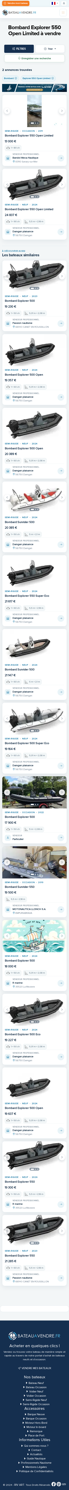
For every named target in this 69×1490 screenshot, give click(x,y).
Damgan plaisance (23, 231)
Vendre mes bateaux (36, 1368)
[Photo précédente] (7, 111)
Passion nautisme (22, 323)
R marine (18, 982)
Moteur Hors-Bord (36, 1423)
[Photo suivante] (62, 111)
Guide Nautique (36, 1458)
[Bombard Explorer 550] (34, 1157)
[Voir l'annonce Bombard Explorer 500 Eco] (61, 1057)
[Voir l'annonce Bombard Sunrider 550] (61, 909)
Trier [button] (50, 48)
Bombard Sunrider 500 (19, 522)
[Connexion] (64, 3)
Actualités (36, 1454)
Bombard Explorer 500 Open (24, 374)
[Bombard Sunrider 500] (34, 497)
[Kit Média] (64, 1485)
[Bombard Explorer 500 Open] (34, 350)
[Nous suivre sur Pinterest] (59, 1485)
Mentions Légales (36, 1467)
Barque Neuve (36, 1414)
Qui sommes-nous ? (36, 1446)
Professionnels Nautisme (36, 1463)
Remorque (36, 1431)
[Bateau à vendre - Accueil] (19, 12)
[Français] (55, 3)
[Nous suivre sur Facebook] (53, 1485)
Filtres (21, 49)
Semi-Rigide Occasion (36, 1404)
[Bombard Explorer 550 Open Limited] (34, 111)
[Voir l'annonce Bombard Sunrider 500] (61, 544)
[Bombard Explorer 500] (34, 276)
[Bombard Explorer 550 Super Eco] (34, 571)
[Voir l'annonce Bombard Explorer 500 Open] (61, 397)
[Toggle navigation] (63, 12)
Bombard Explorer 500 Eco (23, 1034)
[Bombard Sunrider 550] (34, 862)
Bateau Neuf (36, 1383)
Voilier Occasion (36, 1396)
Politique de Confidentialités (36, 1471)
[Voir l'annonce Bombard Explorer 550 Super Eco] (61, 618)
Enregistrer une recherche (36, 58)
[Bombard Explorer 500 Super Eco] (34, 719)
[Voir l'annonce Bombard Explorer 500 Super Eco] (61, 765)
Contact (36, 1450)
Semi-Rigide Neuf (36, 1400)
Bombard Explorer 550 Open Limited (29, 135)
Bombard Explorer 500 (20, 301)
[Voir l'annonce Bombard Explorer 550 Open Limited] (61, 158)
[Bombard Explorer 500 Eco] (34, 1010)
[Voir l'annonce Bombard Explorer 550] (61, 1204)
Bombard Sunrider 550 (19, 887)
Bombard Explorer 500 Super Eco (27, 743)
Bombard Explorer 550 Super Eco (27, 596)
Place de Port (36, 1435)
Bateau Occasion (36, 1387)
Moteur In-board (36, 1427)
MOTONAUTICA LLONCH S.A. (29, 909)
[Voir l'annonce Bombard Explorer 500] (61, 323)
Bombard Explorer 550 (20, 1182)
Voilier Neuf (36, 1391)
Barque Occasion (36, 1418)
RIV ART (19, 1485)
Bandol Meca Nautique (25, 157)
